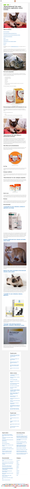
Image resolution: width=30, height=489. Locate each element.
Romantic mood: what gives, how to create (22, 449)
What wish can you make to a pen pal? (21, 441)
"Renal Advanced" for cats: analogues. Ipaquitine (9, 41)
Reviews (4, 44)
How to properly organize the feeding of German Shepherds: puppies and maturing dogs (7, 435)
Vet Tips (4, 38)
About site (18, 483)
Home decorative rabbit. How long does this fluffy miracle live (7, 440)
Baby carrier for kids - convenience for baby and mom (7, 445)
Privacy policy (23, 483)
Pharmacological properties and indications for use (10, 33)
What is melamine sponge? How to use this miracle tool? (7, 473)
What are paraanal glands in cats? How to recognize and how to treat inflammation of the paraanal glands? (7, 469)
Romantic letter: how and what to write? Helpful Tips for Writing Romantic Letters (22, 451)
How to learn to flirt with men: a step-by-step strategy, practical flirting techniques (22, 453)
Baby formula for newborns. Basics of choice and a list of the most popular (7, 466)
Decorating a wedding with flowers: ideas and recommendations (22, 443)
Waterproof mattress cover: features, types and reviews (7, 464)
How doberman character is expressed (7, 447)
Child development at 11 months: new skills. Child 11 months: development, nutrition (15, 406)
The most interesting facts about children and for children (22, 439)
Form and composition (6, 31)
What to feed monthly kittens (5, 443)
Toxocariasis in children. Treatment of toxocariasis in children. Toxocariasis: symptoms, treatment (15, 390)
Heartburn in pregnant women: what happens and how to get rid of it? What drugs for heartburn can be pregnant (21, 446)
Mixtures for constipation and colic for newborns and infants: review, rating (7, 451)
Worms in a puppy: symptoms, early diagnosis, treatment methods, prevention (14, 394)
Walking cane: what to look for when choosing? (6, 453)
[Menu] (1, 1)
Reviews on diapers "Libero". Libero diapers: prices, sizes (6, 475)
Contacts (20, 483)
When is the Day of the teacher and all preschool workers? (7, 471)
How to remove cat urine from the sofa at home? (7, 460)
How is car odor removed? (20, 434)
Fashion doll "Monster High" (13, 379)
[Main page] (15, 1)
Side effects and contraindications (7, 36)
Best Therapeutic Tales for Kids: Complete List (7, 478)
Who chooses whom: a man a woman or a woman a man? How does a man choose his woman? (14, 356)
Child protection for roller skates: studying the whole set (7, 438)
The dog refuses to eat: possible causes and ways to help (7, 449)
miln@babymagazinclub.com (14, 46)
